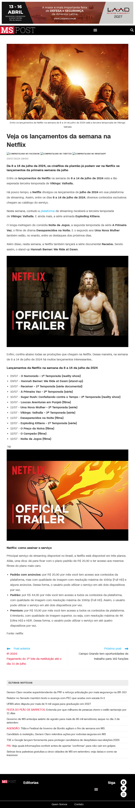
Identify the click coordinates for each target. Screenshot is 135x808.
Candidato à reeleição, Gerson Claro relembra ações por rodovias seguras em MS (56, 734)
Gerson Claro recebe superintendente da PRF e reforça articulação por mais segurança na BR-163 (67, 692)
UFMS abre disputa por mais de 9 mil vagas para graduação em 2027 (49, 704)
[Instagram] (124, 794)
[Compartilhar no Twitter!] (56, 154)
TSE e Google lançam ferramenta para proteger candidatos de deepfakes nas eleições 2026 (63, 740)
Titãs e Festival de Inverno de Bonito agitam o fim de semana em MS (56, 728)
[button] (95, 30)
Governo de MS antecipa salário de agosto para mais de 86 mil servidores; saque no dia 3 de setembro (63, 720)
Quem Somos (59, 804)
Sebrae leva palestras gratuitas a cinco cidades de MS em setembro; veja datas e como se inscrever (62, 753)
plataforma (47, 211)
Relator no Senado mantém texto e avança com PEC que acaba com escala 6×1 (56, 698)
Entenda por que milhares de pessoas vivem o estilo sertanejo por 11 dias (66, 711)
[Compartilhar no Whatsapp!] (89, 154)
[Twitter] (124, 788)
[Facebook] (124, 782)
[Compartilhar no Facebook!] (23, 154)
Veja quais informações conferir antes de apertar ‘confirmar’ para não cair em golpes (61, 746)
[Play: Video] (8, 350)
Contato (78, 804)
